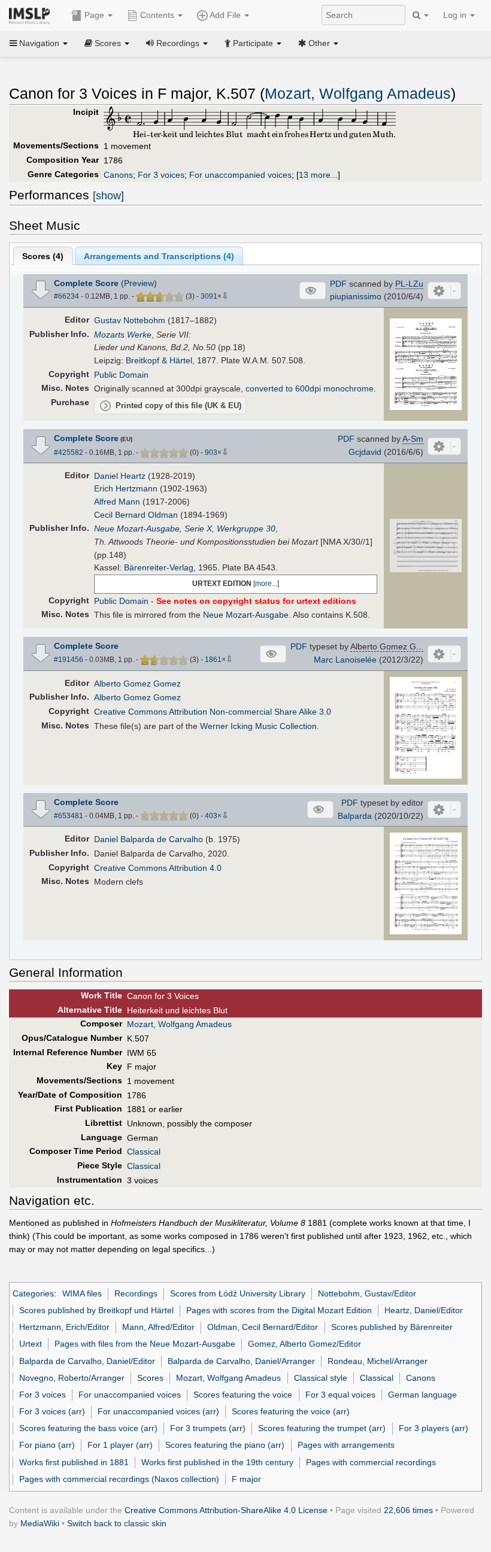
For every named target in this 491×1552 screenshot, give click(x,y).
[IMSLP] (32, 15)
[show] (108, 196)
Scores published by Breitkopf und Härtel (96, 1310)
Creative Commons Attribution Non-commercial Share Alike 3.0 (212, 711)
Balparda (355, 816)
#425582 (68, 452)
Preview (139, 283)
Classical (143, 1151)
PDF (338, 283)
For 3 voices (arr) (52, 1411)
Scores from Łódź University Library (237, 1293)
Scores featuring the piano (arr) (224, 1445)
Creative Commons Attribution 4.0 (158, 868)
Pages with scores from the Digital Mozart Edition (279, 1310)
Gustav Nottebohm (129, 320)
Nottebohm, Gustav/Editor (367, 1293)
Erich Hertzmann (125, 488)
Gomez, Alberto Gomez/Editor (304, 1343)
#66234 (66, 296)
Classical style (320, 1378)
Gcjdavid (364, 452)
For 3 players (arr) (433, 1428)
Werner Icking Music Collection (258, 726)
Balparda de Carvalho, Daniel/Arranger (241, 1361)
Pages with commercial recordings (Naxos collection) (119, 1479)
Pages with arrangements (346, 1445)
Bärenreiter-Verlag (158, 567)
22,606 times (408, 1510)
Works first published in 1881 (74, 1462)
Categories (33, 1293)
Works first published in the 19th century (217, 1462)
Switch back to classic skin (116, 1523)
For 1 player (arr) (120, 1445)
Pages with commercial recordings (371, 1462)
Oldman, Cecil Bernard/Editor (262, 1327)
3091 (209, 296)
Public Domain (121, 374)
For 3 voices (161, 175)
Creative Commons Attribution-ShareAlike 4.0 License (226, 1510)
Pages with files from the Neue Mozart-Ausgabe (144, 1343)
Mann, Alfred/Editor (158, 1327)
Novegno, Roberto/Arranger (72, 1378)
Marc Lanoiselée (345, 659)
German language (422, 1394)
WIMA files (82, 1293)
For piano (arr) (47, 1445)
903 (211, 452)
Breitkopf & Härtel (159, 360)
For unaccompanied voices (240, 175)
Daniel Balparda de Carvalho (148, 839)
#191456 (68, 659)
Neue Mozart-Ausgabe (246, 614)
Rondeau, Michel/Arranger (378, 1361)
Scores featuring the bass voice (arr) (88, 1428)
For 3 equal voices (340, 1394)
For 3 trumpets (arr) (208, 1428)
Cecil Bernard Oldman (136, 515)
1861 (213, 659)
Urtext (30, 1343)
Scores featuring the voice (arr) (291, 1411)
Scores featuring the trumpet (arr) (322, 1428)
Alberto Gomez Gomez (137, 683)
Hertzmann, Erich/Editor (64, 1327)
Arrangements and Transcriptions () (159, 256)
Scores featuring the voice (242, 1394)
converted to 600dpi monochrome (310, 388)
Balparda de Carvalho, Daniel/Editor (87, 1361)
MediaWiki (39, 1523)
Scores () (42, 256)
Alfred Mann (117, 501)
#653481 (68, 816)
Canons (118, 175)
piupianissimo (355, 296)
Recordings (135, 1293)
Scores (150, 1378)
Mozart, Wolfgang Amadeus (358, 94)
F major (246, 1479)
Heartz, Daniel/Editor (423, 1310)
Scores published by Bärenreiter (392, 1327)
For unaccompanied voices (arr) (158, 1411)
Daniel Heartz (120, 476)
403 (211, 816)
